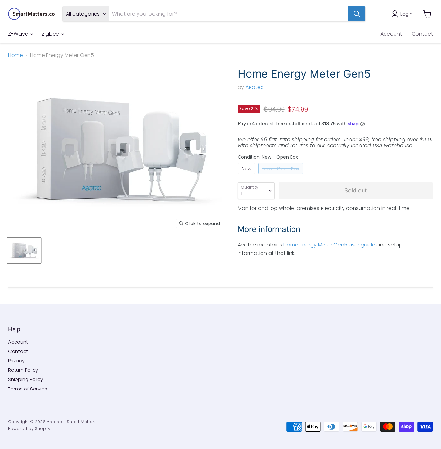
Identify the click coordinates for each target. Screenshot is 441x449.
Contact (422, 34)
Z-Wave (18, 34)
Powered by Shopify (29, 428)
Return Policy (23, 370)
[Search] (356, 13)
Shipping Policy (25, 379)
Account (391, 34)
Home (15, 55)
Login (406, 13)
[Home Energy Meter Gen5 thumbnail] (24, 250)
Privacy (16, 360)
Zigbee (51, 34)
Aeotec (254, 87)
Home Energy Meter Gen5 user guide (329, 244)
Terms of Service (27, 388)
